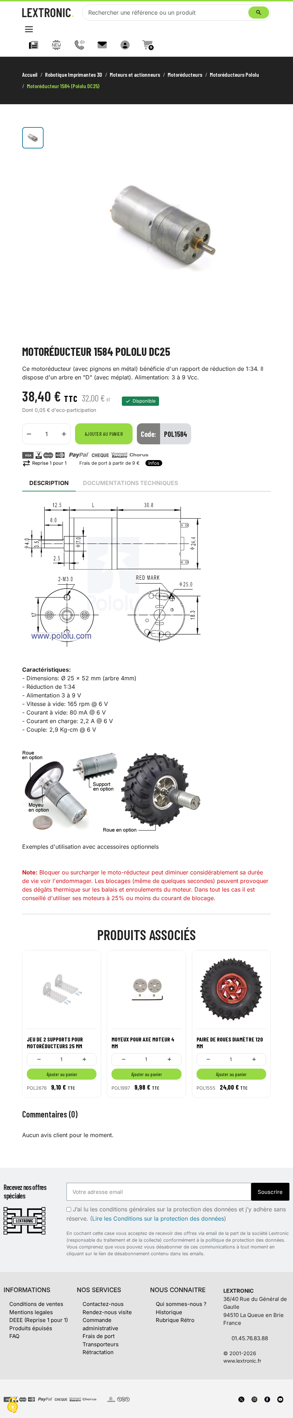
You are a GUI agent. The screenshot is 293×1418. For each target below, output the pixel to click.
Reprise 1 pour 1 (44, 463)
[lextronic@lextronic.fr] (102, 45)
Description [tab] (49, 482)
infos (153, 463)
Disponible (144, 401)
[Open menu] (29, 29)
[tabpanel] (146, 701)
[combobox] (166, 12)
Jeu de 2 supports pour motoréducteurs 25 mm (55, 1042)
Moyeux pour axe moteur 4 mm (142, 1042)
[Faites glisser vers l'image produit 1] (33, 137)
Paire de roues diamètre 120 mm (230, 1042)
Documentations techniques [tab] (130, 482)
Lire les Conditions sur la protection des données (158, 1218)
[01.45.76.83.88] (79, 45)
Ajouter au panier (104, 434)
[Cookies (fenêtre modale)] (12, 1405)
